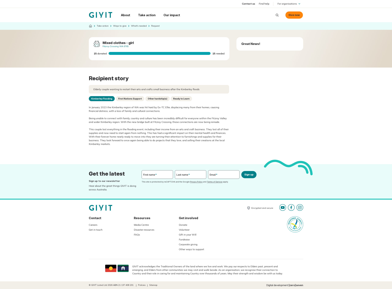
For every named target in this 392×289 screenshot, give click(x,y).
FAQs (137, 234)
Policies (142, 285)
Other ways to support (191, 249)
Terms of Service (214, 182)
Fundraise (184, 239)
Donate (183, 224)
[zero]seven (296, 285)
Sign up (248, 174)
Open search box (277, 15)
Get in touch (95, 229)
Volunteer (184, 229)
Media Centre (141, 224)
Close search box (269, 14)
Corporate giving (188, 244)
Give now (294, 15)
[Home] (90, 26)
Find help (264, 3)
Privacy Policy (196, 182)
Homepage (100, 15)
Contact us (248, 3)
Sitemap (153, 285)
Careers (93, 224)
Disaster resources (144, 229)
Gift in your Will (187, 234)
